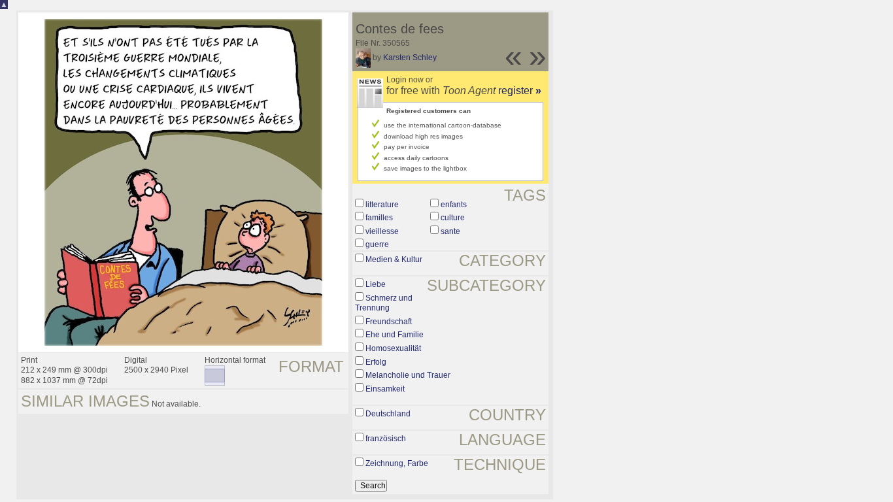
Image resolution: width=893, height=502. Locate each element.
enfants (454, 204)
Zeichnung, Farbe (396, 463)
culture (453, 217)
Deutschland (388, 413)
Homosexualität (393, 348)
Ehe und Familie (394, 334)
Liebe (375, 284)
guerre (377, 244)
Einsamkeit (385, 388)
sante (450, 231)
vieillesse (382, 231)
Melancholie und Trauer (407, 375)
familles (379, 217)
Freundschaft (388, 321)
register (519, 90)
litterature (382, 204)
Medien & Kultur (393, 259)
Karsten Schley (410, 57)
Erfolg (375, 362)
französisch (385, 438)
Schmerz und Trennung (384, 303)
